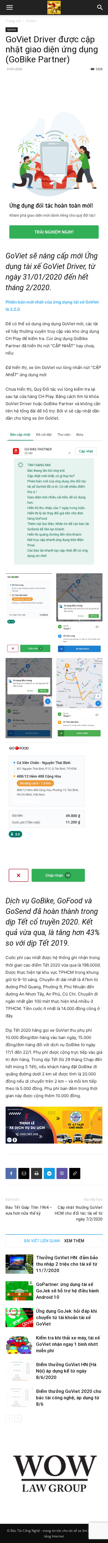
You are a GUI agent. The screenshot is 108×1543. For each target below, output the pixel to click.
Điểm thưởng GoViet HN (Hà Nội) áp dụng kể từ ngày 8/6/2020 (66, 1371)
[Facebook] (11, 1173)
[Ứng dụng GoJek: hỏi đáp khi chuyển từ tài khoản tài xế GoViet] (19, 1317)
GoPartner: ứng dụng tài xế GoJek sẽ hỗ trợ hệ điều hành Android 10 (67, 1291)
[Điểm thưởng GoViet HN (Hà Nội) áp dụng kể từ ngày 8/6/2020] (19, 1371)
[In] (36, 1173)
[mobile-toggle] (9, 7)
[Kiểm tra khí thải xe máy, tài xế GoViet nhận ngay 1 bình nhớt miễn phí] (19, 1344)
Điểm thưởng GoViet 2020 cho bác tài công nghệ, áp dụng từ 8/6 (68, 1397)
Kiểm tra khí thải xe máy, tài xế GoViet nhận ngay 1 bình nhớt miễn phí (68, 1344)
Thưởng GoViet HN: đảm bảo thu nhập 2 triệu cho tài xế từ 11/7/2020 (67, 1264)
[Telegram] (49, 1173)
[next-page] (17, 1418)
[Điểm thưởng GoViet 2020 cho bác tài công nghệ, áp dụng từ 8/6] (19, 1397)
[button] (100, 7)
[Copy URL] (74, 1173)
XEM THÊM (74, 1241)
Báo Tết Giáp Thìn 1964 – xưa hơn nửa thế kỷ (29, 1210)
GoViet (31, 20)
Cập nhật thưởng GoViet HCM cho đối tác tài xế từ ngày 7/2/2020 (78, 1213)
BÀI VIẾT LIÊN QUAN (42, 1241)
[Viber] (62, 1173)
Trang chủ (13, 20)
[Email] (23, 1173)
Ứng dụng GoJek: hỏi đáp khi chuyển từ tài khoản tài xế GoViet (66, 1317)
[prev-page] (9, 1418)
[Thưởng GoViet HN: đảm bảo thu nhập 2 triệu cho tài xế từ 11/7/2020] (19, 1264)
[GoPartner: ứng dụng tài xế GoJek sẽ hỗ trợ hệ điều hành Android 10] (19, 1290)
